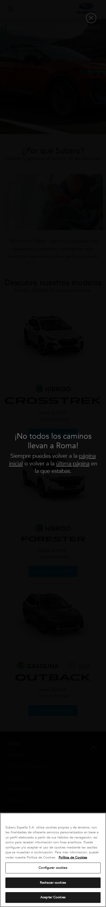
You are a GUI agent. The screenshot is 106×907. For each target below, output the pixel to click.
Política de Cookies (73, 857)
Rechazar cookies (53, 882)
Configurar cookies (53, 867)
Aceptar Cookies (53, 897)
